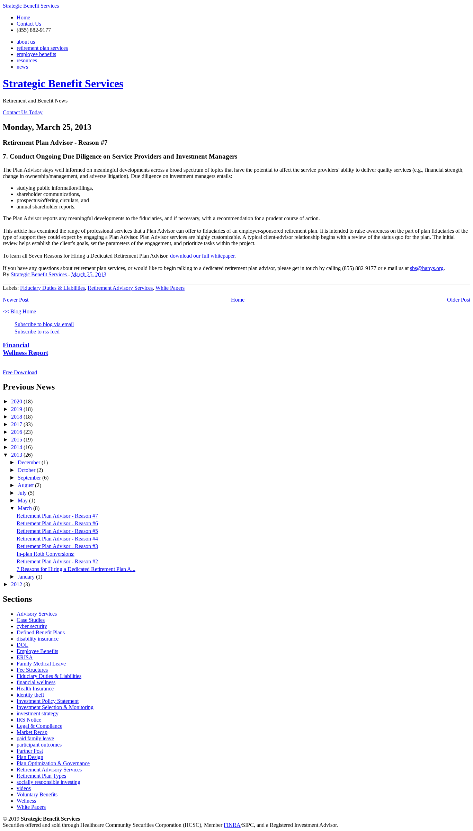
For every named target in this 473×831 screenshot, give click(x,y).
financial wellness (36, 682)
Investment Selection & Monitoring (55, 707)
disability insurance (38, 639)
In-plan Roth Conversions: (45, 554)
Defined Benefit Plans (41, 632)
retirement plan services (42, 48)
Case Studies (31, 620)
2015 (17, 440)
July (23, 493)
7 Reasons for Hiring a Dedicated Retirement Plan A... (76, 569)
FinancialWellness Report (25, 348)
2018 (17, 417)
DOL (22, 645)
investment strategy (38, 713)
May (23, 500)
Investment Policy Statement (48, 701)
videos (24, 788)
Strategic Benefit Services (31, 6)
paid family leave (35, 738)
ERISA (25, 657)
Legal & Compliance (39, 726)
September (30, 478)
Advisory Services (37, 614)
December (30, 462)
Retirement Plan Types (41, 776)
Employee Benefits (37, 651)
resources (27, 60)
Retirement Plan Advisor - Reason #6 (57, 523)
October (27, 470)
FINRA (232, 825)
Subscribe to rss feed (37, 331)
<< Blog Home (19, 311)
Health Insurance (35, 688)
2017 (17, 424)
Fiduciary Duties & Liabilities (52, 288)
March (25, 508)
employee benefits (36, 54)
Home (23, 17)
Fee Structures (32, 670)
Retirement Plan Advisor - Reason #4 (57, 539)
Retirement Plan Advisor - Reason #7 (57, 516)
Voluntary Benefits (37, 794)
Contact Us (29, 24)
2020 (17, 401)
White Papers (170, 288)
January (27, 577)
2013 (17, 455)
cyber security (32, 626)
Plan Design (30, 757)
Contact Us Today (23, 112)
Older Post (458, 300)
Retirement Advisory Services (120, 288)
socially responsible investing (48, 782)
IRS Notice (29, 720)
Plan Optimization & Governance (53, 763)
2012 (17, 584)
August (26, 485)
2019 (17, 409)
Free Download (20, 372)
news (22, 67)
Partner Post (30, 751)
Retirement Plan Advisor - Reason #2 (57, 561)
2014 (17, 447)
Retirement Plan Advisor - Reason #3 (57, 546)
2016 (17, 432)
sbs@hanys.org (427, 268)
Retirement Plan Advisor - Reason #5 (57, 531)
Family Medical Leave (41, 664)
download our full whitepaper (202, 256)
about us (26, 42)
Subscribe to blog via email (44, 324)
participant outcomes (39, 745)
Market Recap (32, 732)
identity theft (30, 695)
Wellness (26, 801)
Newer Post (15, 300)
